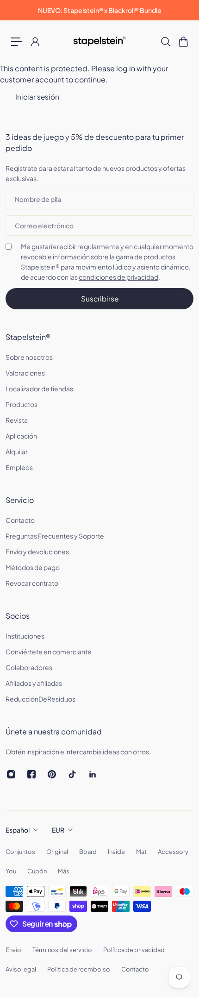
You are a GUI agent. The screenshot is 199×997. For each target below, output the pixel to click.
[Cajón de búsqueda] (165, 41)
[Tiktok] (72, 774)
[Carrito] (183, 41)
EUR (58, 830)
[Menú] (16, 42)
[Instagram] (11, 774)
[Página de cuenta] (35, 41)
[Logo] (100, 41)
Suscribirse (99, 298)
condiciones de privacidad (118, 277)
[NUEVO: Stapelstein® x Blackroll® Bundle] (99, 10)
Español (18, 830)
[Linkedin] (92, 774)
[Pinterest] (52, 774)
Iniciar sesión (37, 96)
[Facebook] (31, 774)
